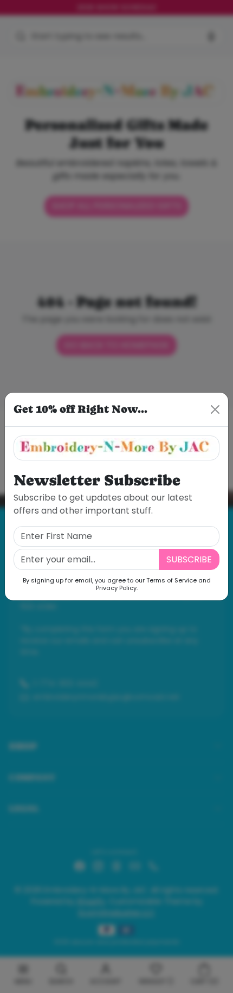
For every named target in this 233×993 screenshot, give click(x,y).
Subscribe (189, 559)
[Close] (215, 409)
